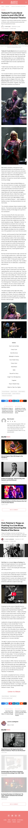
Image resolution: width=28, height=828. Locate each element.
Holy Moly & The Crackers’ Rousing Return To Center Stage (7, 712)
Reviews (3, 10)
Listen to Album (14, 692)
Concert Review (5, 391)
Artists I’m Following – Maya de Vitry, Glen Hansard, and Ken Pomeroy (13, 479)
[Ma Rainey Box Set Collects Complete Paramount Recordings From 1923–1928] (14, 762)
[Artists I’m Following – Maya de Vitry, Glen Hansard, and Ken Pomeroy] (14, 469)
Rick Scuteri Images (6, 393)
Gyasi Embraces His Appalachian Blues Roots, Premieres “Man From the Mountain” (13, 749)
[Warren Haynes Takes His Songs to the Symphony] (14, 446)
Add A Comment (14, 509)
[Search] (26, 2)
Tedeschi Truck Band (7, 395)
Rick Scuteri (8, 26)
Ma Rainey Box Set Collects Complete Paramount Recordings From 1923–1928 (12, 772)
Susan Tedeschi (16, 393)
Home (5, 819)
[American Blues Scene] (14, 2)
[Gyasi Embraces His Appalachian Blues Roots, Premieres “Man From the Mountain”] (14, 739)
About (19, 821)
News (2, 520)
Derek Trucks (14, 391)
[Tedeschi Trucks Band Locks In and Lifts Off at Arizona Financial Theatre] (14, 38)
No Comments (6, 28)
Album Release (5, 696)
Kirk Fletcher (13, 696)
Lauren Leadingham (10, 539)
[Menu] (2, 2)
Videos (14, 821)
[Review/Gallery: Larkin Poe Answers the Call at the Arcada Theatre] (14, 491)
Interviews (20, 819)
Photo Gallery (22, 391)
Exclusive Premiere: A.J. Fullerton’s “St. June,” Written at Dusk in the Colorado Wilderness (12, 795)
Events (9, 821)
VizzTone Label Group (7, 698)
